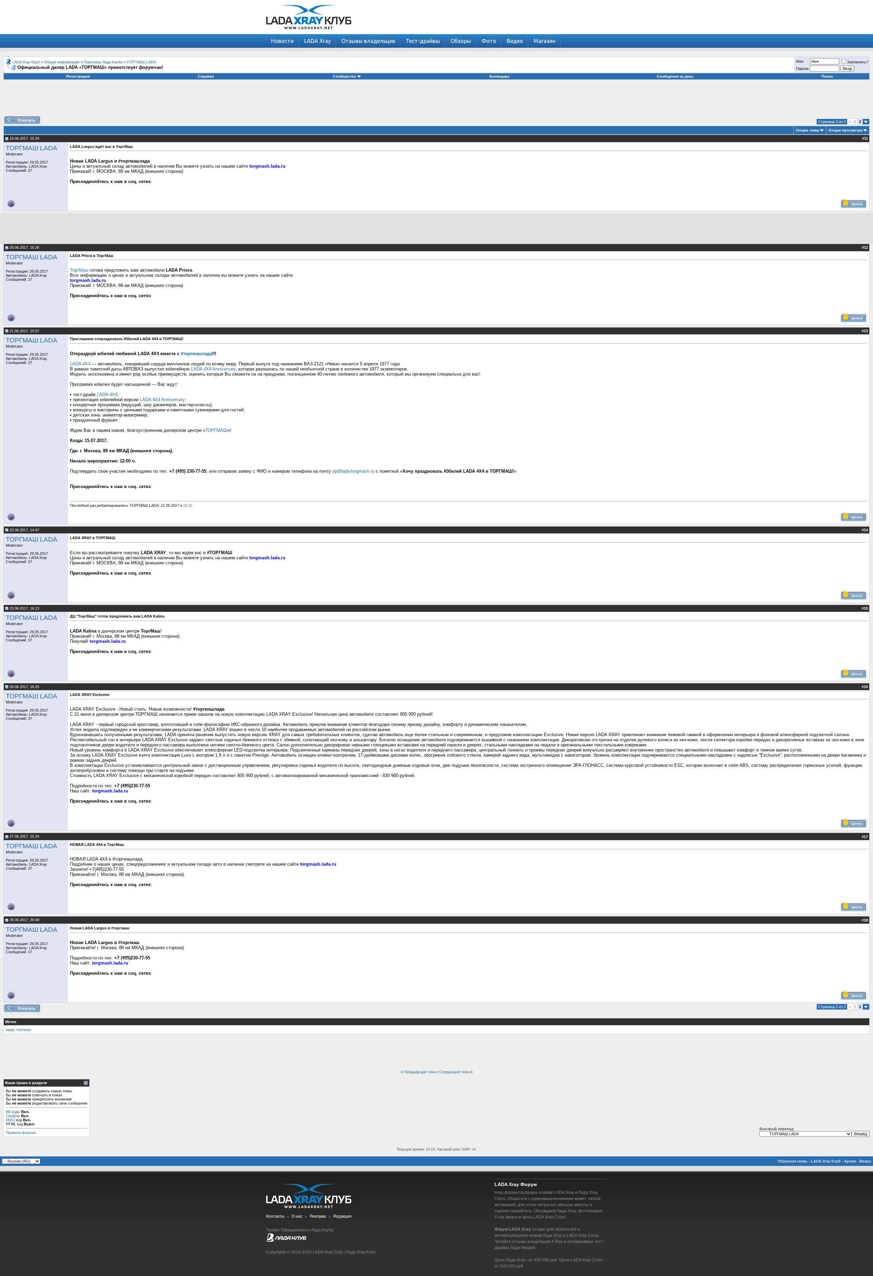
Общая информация (61, 62)
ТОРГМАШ (216, 430)
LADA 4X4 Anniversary (213, 368)
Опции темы (807, 130)
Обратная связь (793, 1161)
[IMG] (10, 1120)
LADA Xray (317, 41)
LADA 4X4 (80, 363)
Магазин (545, 41)
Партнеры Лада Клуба (103, 62)
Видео (515, 41)
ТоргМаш (79, 270)
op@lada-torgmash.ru (353, 471)
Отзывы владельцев (368, 41)
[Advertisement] (436, 100)
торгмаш (23, 1030)
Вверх (865, 1161)
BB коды (13, 1112)
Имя (799, 61)
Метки (10, 1022)
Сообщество (344, 76)
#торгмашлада (196, 353)
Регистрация (78, 76)
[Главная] (308, 32)
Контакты (275, 1216)
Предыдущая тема (420, 1072)
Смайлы (13, 1116)
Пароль (802, 68)
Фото (489, 41)
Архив (850, 1161)
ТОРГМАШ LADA (141, 62)
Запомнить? (857, 62)
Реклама (318, 1216)
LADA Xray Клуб (26, 62)
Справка (206, 76)
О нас (297, 1216)
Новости (282, 41)
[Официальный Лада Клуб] (286, 1240)
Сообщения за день (675, 76)
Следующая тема (454, 1072)
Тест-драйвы (423, 41)
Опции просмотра (845, 130)
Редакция (342, 1216)
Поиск (827, 76)
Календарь (499, 76)
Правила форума (21, 1132)
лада (10, 1030)
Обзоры (460, 41)
